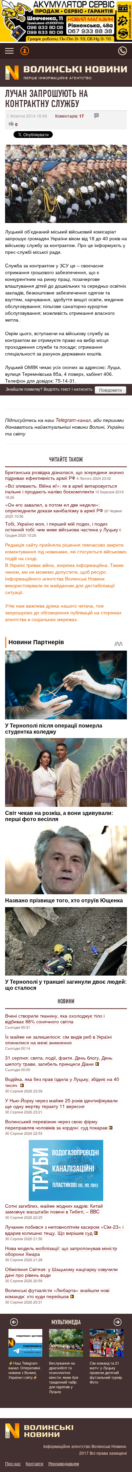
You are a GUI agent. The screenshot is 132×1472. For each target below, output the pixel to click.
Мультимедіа (66, 1322)
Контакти (34, 1463)
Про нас (13, 1463)
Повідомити (110, 390)
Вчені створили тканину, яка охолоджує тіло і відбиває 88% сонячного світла (55, 1018)
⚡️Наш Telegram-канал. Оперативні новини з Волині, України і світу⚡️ (24, 1370)
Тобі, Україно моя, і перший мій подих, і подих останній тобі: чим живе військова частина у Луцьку (61, 526)
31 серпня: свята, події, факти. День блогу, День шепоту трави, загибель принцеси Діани (58, 1060)
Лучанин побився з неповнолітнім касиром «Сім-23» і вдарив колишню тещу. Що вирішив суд (64, 1229)
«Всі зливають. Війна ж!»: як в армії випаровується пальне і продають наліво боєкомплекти (61, 488)
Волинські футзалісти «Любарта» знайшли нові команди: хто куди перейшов (57, 1293)
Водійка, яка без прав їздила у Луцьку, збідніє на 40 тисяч (62, 1082)
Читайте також (66, 459)
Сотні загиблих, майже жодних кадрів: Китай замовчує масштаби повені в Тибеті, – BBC (54, 1208)
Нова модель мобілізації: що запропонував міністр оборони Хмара (61, 1251)
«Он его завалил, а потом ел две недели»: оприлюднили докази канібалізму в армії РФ (54, 507)
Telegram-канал (73, 419)
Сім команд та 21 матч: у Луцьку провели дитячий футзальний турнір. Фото (106, 1372)
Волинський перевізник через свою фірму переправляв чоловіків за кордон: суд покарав (56, 1124)
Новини (66, 1001)
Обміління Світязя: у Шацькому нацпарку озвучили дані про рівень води (61, 1272)
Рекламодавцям (63, 1463)
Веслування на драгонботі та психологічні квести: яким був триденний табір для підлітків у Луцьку (63, 1377)
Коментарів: (69, 116)
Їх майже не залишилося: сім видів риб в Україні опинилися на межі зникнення (58, 1039)
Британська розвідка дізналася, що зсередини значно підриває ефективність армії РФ (64, 475)
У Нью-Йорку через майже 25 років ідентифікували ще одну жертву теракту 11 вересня (61, 1103)
